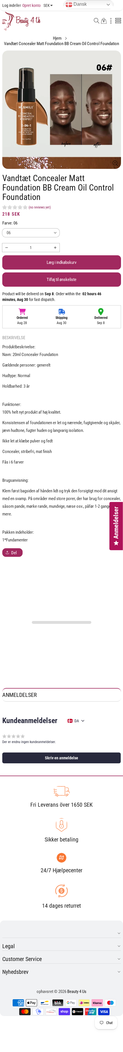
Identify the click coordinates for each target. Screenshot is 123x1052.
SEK (46, 5)
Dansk (79, 4)
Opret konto (27, 5)
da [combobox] (76, 721)
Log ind (8, 5)
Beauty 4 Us (76, 991)
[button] (97, 21)
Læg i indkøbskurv (61, 262)
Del (14, 552)
